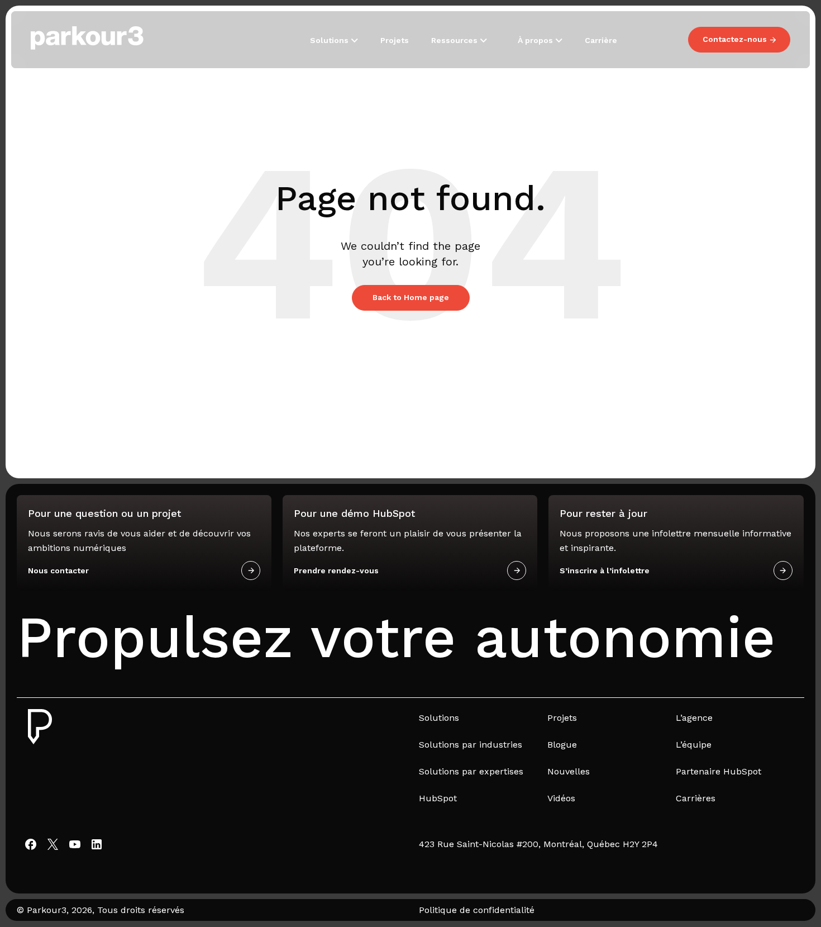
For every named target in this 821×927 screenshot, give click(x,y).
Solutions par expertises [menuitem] (471, 771)
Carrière (601, 40)
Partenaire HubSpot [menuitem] (718, 771)
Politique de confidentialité (476, 910)
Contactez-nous (735, 39)
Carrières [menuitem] (695, 798)
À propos (536, 40)
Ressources (455, 40)
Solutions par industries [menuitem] (470, 744)
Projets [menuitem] (562, 717)
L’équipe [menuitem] (694, 744)
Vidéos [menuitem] (561, 798)
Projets (394, 40)
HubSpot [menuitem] (438, 798)
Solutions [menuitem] (439, 717)
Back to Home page (411, 297)
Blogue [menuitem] (562, 744)
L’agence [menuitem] (694, 717)
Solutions (330, 40)
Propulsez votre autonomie (396, 637)
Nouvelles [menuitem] (568, 771)
